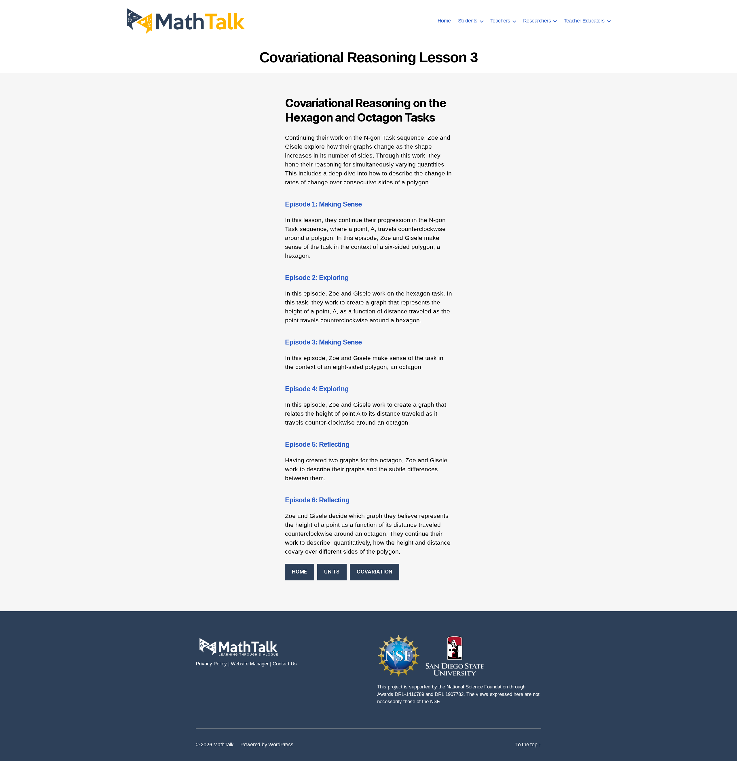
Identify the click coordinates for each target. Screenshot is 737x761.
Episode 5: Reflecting (317, 444)
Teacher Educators (584, 21)
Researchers (537, 21)
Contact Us (285, 664)
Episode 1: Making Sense (323, 204)
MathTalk (223, 744)
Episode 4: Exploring (317, 389)
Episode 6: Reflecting (317, 500)
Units (332, 572)
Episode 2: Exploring (317, 277)
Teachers (500, 21)
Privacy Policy (211, 664)
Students (467, 21)
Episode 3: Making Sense (323, 342)
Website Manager (250, 664)
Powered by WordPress (266, 744)
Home (444, 21)
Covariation (374, 572)
